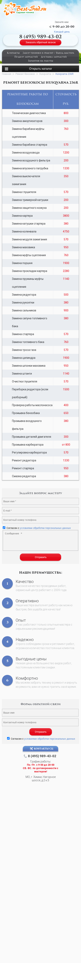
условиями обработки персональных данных (45, 528)
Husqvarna (45, 74)
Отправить (40, 557)
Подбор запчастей (26, 57)
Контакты (13, 53)
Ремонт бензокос (25, 74)
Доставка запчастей (54, 57)
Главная (6, 74)
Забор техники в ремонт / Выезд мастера (48, 53)
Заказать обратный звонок (41, 42)
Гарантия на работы (40, 61)
